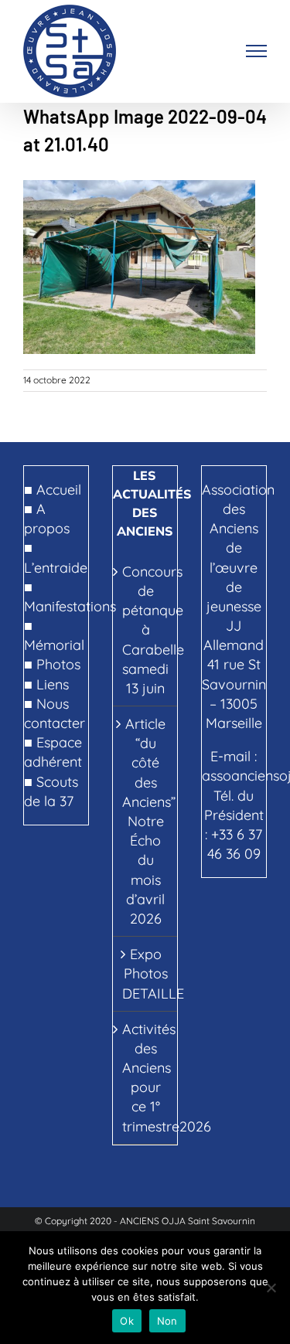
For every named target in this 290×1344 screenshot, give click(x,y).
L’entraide (55, 568)
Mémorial (54, 645)
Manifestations (70, 606)
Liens (52, 684)
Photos (58, 664)
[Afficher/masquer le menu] (257, 51)
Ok (127, 1321)
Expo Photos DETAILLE (145, 973)
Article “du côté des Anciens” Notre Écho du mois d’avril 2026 (145, 821)
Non (167, 1321)
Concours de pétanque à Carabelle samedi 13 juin (145, 630)
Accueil (58, 489)
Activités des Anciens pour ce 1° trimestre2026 (145, 1077)
